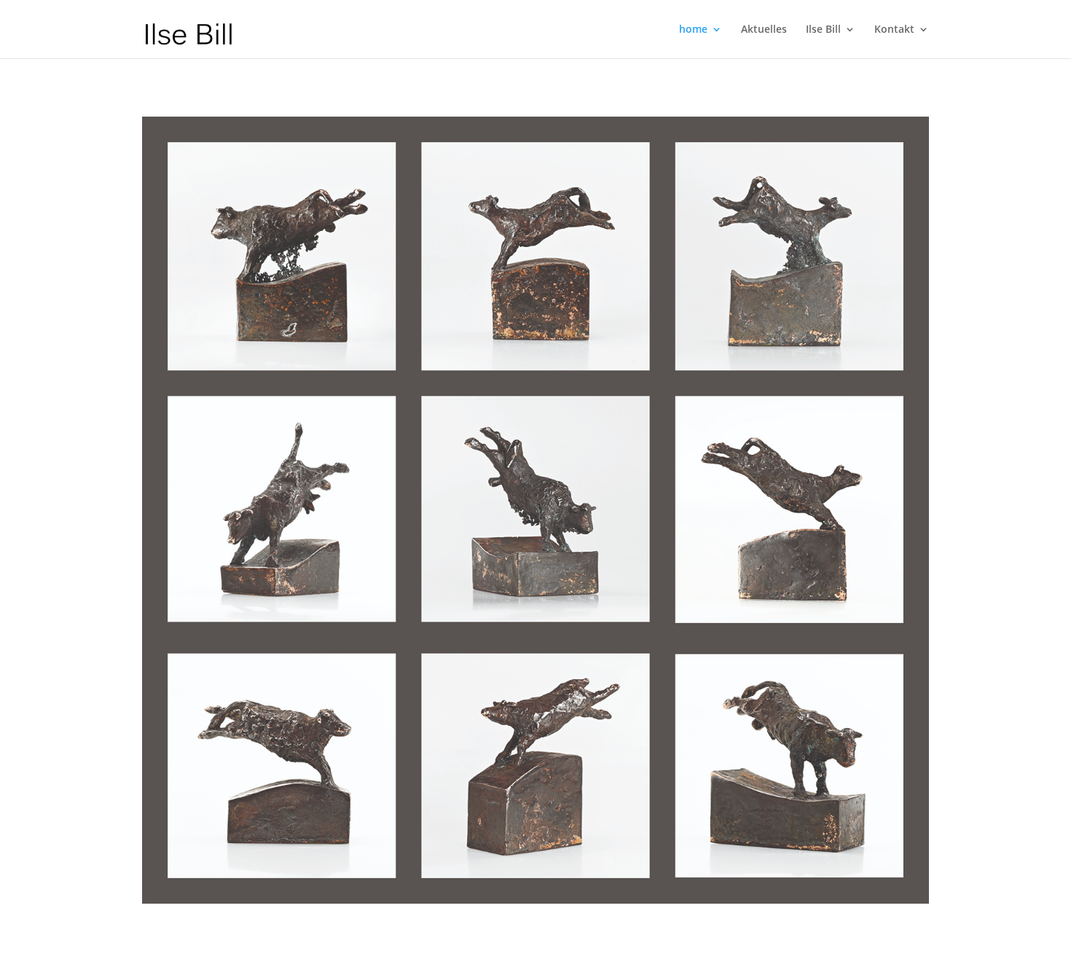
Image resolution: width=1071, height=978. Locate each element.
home (693, 30)
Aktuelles (764, 30)
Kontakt (894, 30)
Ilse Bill (823, 30)
